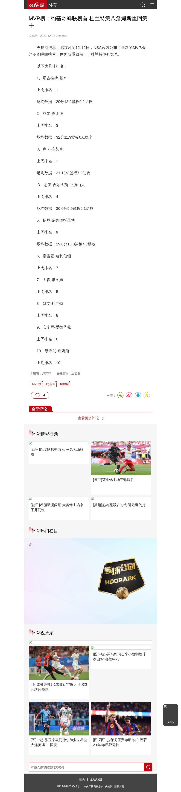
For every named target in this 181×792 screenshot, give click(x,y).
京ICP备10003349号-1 (69, 786)
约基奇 (50, 384)
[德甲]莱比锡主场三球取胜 (113, 480)
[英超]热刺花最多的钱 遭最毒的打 (119, 505)
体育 (53, 5)
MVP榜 (37, 384)
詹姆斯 (64, 384)
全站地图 (96, 779)
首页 (82, 779)
